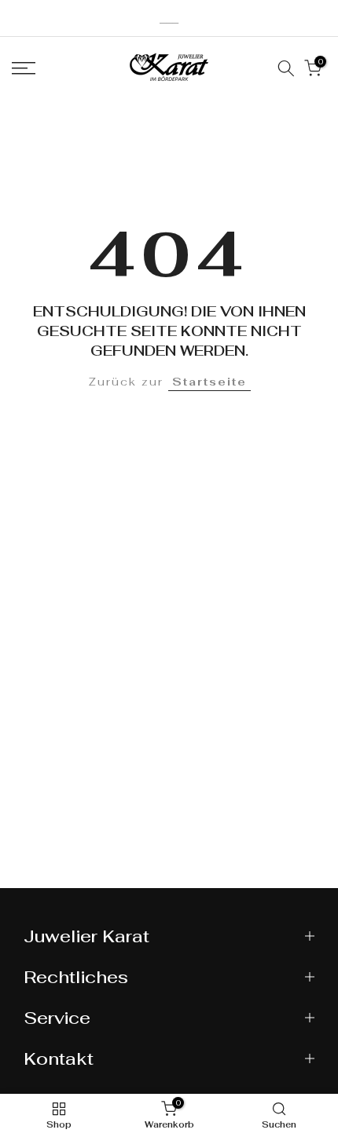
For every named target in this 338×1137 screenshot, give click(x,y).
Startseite (209, 382)
